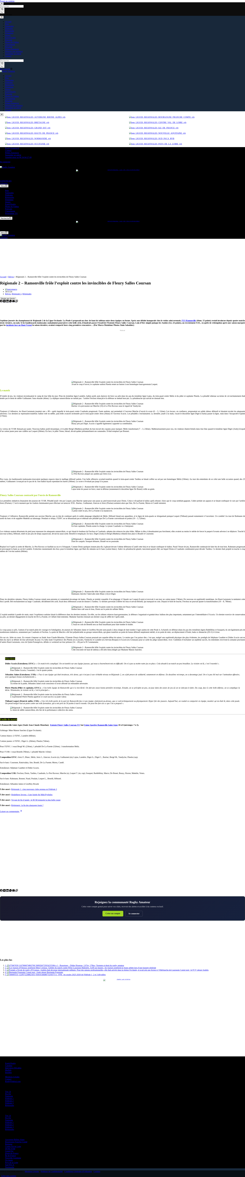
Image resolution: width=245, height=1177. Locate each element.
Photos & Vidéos (12, 206)
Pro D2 (8, 1094)
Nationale (9, 1096)
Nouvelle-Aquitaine (13, 1158)
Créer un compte (113, 913)
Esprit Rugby (10, 204)
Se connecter (133, 913)
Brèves (11, 277)
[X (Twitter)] (4, 165)
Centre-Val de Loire (13, 1146)
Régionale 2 (16, 294)
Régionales (9, 197)
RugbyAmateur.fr (12, 148)
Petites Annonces (12, 153)
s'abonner (4, 183)
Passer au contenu (7, 1)
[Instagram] (7, 165)
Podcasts (8, 209)
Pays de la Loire (11, 1162)
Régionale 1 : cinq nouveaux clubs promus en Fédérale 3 (34, 789)
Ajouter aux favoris (8, 298)
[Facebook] (1, 165)
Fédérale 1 (9, 1098)
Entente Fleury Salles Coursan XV (65, 725)
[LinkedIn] (7, 302)
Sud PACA (9, 1165)
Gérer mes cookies (8, 1176)
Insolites (8, 1072)
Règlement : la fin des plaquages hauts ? (27, 805)
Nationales (9, 193)
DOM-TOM (10, 1149)
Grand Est (9, 1151)
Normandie (9, 1167)
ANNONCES (5, 181)
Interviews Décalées (13, 1068)
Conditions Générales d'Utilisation (78, 1171)
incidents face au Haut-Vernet (19, 325)
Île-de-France (10, 1156)
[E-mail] (13, 302)
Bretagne (8, 1144)
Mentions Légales (12, 1077)
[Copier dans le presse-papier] (16, 302)
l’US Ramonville (189, 320)
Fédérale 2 (9, 1101)
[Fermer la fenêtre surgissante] (2, 114)
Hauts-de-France (12, 1153)
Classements (10, 211)
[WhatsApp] (10, 302)
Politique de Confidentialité (52, 1171)
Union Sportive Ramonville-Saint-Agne (101, 725)
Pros (7, 190)
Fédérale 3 (9, 1103)
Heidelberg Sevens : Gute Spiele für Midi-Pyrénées (31, 795)
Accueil (3, 277)
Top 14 (8, 1092)
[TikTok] (10, 165)
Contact (8, 150)
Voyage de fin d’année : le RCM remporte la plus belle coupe (35, 800)
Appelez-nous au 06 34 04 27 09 (18, 157)
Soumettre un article (13, 155)
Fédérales (9, 195)
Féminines (9, 200)
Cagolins (8, 1066)
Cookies (97, 1171)
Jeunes (7, 202)
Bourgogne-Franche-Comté (16, 1142)
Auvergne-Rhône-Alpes (14, 1140)
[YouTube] (13, 165)
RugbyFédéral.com (13, 1081)
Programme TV (11, 213)
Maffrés (8, 1070)
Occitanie (9, 1160)
